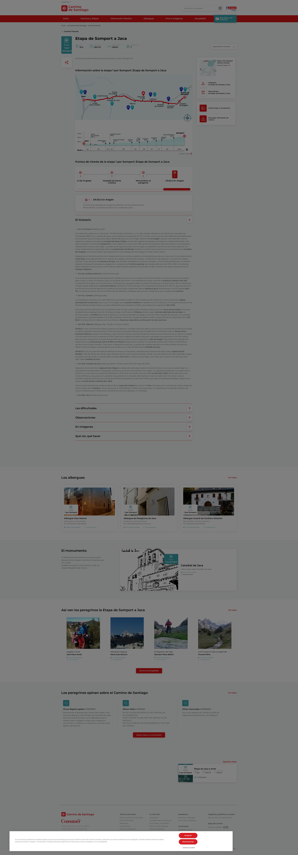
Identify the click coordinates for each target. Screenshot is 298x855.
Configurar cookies (189, 847)
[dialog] (121, 841)
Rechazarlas (188, 842)
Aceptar (188, 835)
